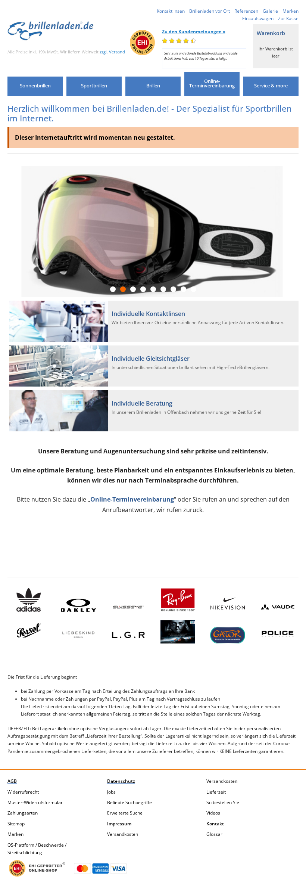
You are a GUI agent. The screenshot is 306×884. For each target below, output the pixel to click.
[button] (35, 86)
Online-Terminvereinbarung (132, 499)
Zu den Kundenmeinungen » (193, 31)
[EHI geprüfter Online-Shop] (37, 868)
